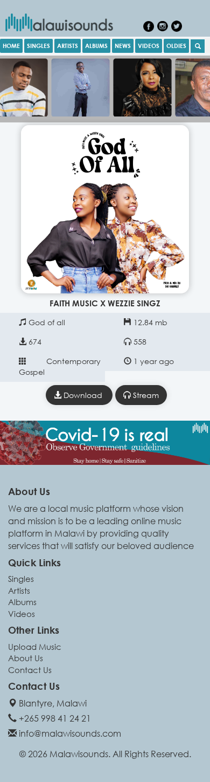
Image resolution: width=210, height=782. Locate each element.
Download (82, 395)
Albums (22, 602)
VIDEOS (148, 46)
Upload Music (34, 646)
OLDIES (176, 46)
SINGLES (38, 46)
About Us (25, 658)
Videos (21, 614)
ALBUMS (96, 46)
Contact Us (30, 670)
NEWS (123, 46)
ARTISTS (67, 46)
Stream (145, 395)
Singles (21, 579)
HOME (11, 46)
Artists (19, 590)
